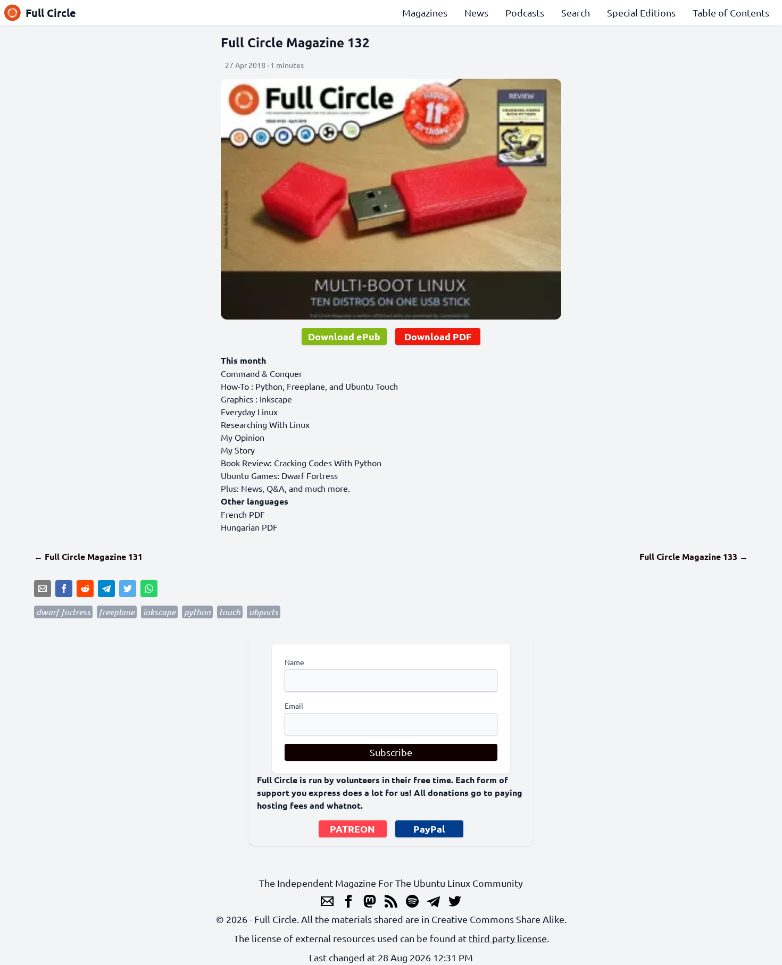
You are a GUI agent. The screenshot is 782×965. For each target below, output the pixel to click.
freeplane (117, 611)
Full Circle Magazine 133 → (693, 556)
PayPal (429, 829)
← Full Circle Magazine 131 (88, 556)
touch (229, 611)
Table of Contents (731, 12)
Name (294, 662)
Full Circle (51, 13)
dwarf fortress (63, 611)
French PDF (243, 514)
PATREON (352, 829)
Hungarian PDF (249, 527)
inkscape (159, 611)
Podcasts (524, 12)
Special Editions (641, 12)
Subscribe (391, 752)
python (197, 611)
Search (575, 12)
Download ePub (344, 336)
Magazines (424, 12)
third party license (508, 938)
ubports (263, 611)
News (476, 12)
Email (294, 705)
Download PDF (437, 336)
